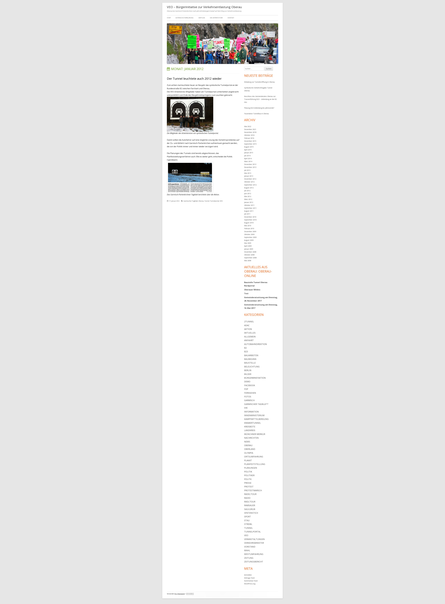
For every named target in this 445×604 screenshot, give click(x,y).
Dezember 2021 (250, 129)
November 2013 (250, 167)
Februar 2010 (249, 228)
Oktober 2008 (249, 255)
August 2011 (249, 211)
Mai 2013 (247, 173)
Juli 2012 (247, 190)
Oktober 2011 (249, 205)
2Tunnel (249, 321)
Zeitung (248, 558)
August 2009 (249, 240)
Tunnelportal (214, 201)
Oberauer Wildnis (252, 289)
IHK (246, 407)
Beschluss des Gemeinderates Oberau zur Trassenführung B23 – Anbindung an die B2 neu (260, 99)
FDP (246, 389)
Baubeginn (250, 359)
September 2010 (250, 220)
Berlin (247, 370)
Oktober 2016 (249, 135)
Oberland (249, 449)
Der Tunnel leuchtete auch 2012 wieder (194, 78)
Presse (247, 482)
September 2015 (250, 144)
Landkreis (249, 430)
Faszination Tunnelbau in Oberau (256, 113)
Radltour (249, 501)
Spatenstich (251, 512)
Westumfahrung (253, 554)
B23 (246, 351)
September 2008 (250, 258)
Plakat (248, 460)
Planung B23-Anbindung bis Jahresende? (259, 108)
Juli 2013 (247, 170)
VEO (221, 201)
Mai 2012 (247, 196)
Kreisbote (249, 426)
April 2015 (248, 150)
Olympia (248, 452)
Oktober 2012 (249, 182)
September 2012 (250, 185)
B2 (245, 347)
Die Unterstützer (216, 18)
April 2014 (248, 158)
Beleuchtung (252, 366)
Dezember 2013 (250, 164)
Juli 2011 (247, 214)
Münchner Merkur (254, 434)
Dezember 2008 (250, 252)
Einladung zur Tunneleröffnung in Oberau (259, 82)
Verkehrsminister (254, 542)
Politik (248, 471)
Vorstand (249, 546)
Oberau (201, 201)
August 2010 (249, 223)
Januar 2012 (248, 202)
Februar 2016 (249, 138)
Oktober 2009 (249, 234)
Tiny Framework (179, 594)
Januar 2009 (248, 249)
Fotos (247, 396)
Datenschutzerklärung (184, 18)
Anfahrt (249, 340)
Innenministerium (254, 415)
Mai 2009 (247, 243)
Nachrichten (251, 437)
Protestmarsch (253, 490)
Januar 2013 (248, 176)
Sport (247, 516)
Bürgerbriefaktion (255, 377)
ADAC (247, 325)
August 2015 (249, 147)
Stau (247, 520)
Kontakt (231, 18)
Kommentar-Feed (250, 581)
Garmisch (249, 400)
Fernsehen (250, 392)
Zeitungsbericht (253, 561)
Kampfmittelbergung (256, 419)
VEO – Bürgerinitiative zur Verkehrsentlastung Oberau (204, 7)
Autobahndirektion (255, 344)
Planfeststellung (254, 464)
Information (251, 411)
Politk (247, 479)
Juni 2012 (247, 193)
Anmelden (248, 575)
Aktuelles (250, 332)
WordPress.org (249, 584)
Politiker (249, 475)
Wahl (247, 550)
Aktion (248, 329)
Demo (247, 381)
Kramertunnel (252, 422)
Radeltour (250, 494)
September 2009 (250, 237)
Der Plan (202, 18)
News (247, 441)
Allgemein (250, 336)
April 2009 (248, 246)
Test (246, 293)
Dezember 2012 (250, 179)
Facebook (249, 385)
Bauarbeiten (251, 355)
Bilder (247, 374)
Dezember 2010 (250, 217)
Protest (248, 486)
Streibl (248, 524)
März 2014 (248, 161)
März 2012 (248, 199)
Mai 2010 (247, 225)
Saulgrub (249, 509)
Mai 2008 (247, 260)
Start (169, 18)
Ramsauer (249, 505)
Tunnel (207, 201)
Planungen (250, 467)
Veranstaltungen (254, 539)
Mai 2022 (247, 126)
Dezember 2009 (250, 231)
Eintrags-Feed (249, 578)
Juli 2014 (247, 156)
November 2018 (250, 132)
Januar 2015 (248, 152)
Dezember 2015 (250, 141)
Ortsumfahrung (253, 456)
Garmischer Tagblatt (190, 201)
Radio (247, 498)
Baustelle (250, 362)
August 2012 (249, 188)
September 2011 (250, 208)
